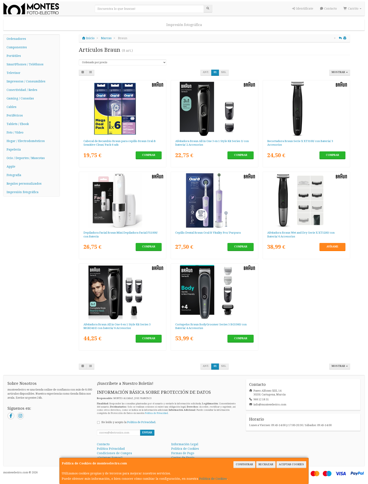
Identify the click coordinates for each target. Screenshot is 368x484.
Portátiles (14, 55)
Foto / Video (15, 132)
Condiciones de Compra (114, 453)
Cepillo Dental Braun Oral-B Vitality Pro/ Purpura (208, 232)
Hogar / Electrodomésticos (26, 141)
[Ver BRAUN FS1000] (123, 200)
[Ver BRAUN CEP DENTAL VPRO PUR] (214, 200)
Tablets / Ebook (18, 124)
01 (215, 72)
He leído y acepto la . (128, 422)
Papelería (14, 149)
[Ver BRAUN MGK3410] (123, 292)
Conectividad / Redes (22, 90)
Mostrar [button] (339, 72)
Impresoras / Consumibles (26, 81)
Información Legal (184, 444)
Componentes (17, 47)
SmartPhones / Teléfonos (25, 64)
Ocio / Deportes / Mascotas (26, 158)
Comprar (148, 155)
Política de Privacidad (156, 413)
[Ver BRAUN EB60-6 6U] (123, 109)
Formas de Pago (182, 453)
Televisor (13, 73)
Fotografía (14, 175)
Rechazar (266, 464)
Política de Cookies (213, 478)
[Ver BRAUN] (214, 109)
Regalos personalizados (24, 183)
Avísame (332, 246)
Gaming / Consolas (20, 98)
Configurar (244, 464)
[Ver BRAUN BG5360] (214, 292)
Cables (11, 107)
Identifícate (304, 8)
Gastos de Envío (182, 457)
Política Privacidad (111, 448)
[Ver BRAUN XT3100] (306, 109)
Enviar (147, 432)
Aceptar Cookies (291, 464)
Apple (11, 166)
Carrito (353, 8)
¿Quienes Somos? (109, 457)
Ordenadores (16, 38)
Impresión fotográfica (184, 25)
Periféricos (15, 115)
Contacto (330, 8)
